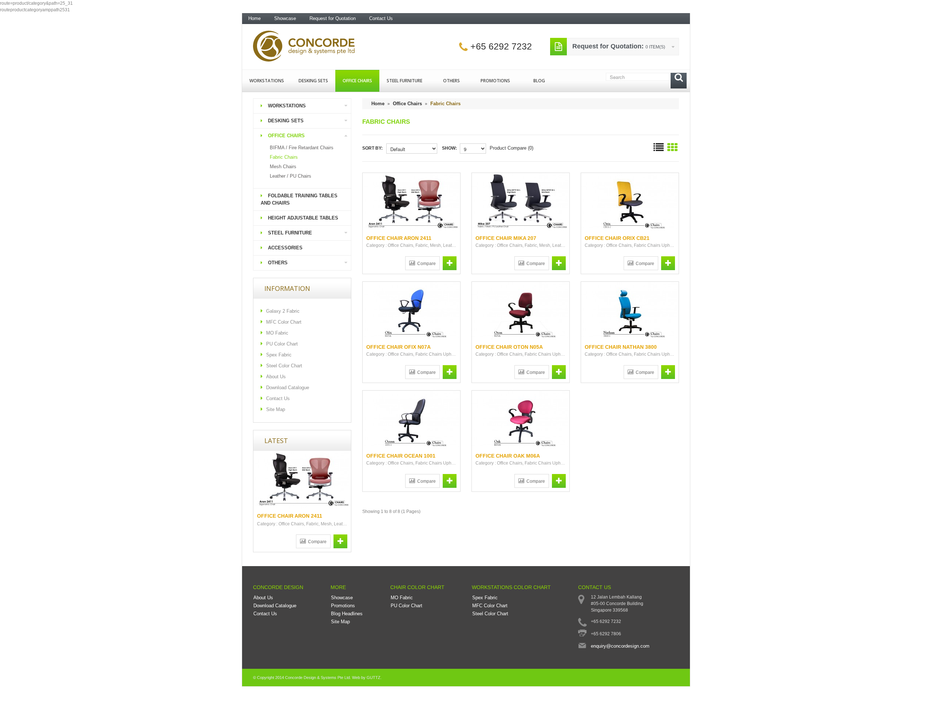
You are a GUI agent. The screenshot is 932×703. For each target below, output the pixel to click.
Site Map (275, 409)
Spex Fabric (279, 355)
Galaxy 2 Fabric (283, 311)
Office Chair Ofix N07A (398, 347)
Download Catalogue (287, 387)
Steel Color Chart (284, 365)
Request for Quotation (332, 18)
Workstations (266, 81)
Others (451, 81)
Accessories (285, 247)
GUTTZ (373, 677)
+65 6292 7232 (501, 46)
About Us (276, 376)
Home (254, 18)
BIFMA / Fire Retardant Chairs (301, 147)
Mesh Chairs (283, 166)
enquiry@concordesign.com (620, 646)
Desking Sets (313, 81)
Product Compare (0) (511, 148)
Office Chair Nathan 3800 (621, 347)
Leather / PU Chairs (290, 176)
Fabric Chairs (284, 157)
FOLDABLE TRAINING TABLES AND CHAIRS (299, 199)
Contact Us (381, 18)
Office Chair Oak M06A (507, 456)
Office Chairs (357, 81)
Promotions (495, 81)
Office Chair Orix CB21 (617, 238)
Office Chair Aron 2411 (289, 516)
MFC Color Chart (283, 322)
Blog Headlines (347, 613)
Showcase (285, 18)
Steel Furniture (404, 81)
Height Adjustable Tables (303, 218)
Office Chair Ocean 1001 (400, 456)
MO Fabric (277, 333)
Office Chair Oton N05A (509, 347)
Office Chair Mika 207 (505, 238)
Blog (539, 81)
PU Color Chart (282, 344)
